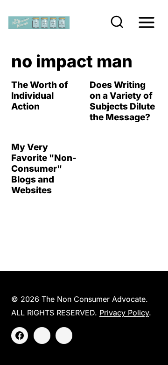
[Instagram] (42, 335)
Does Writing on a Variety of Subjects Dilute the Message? (122, 101)
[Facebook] (19, 335)
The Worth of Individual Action (39, 96)
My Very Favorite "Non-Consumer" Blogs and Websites (44, 168)
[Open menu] (146, 22)
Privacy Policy (124, 312)
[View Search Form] (117, 22)
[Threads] (64, 335)
